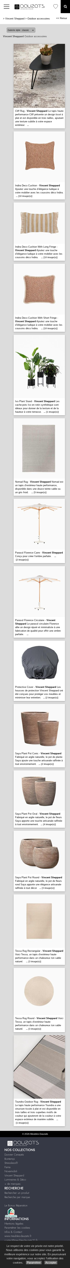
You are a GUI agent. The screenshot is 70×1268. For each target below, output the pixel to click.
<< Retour (61, 18)
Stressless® (11, 1163)
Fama (7, 1167)
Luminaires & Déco (15, 1180)
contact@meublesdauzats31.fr (21, 1240)
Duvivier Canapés (14, 1155)
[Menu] (6, 6)
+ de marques (12, 1184)
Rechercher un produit (16, 1193)
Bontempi (9, 1159)
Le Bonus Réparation (15, 1205)
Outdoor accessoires (38, 18)
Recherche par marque (17, 1197)
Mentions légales (13, 1224)
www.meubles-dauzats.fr (18, 1236)
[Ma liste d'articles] (56, 6)
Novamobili (10, 1171)
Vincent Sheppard (14, 18)
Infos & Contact (13, 1232)
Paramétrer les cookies (17, 1228)
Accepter (51, 1262)
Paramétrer (33, 1262)
